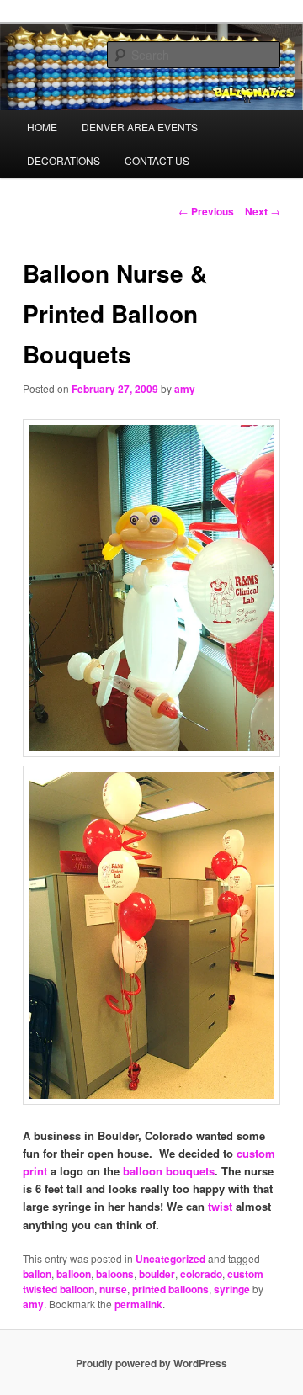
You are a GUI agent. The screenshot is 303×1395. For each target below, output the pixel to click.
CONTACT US (157, 160)
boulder (157, 1273)
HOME (42, 126)
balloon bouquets (169, 1171)
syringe (232, 1289)
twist (220, 1206)
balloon (73, 1273)
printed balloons (170, 1289)
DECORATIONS (63, 160)
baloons (115, 1273)
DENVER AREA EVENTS (140, 126)
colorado (201, 1273)
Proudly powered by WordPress (151, 1363)
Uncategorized (170, 1258)
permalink (138, 1304)
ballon (37, 1273)
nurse (113, 1289)
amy (184, 388)
